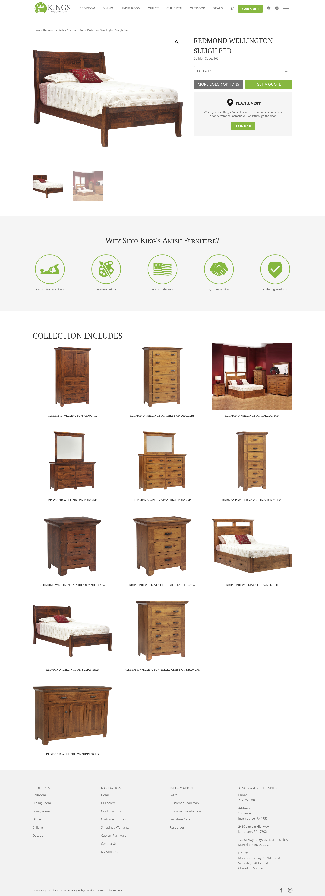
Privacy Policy (76, 890)
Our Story (108, 803)
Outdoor (197, 8)
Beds (61, 30)
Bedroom (87, 8)
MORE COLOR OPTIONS (218, 84)
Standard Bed (75, 30)
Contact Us (109, 844)
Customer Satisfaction (185, 811)
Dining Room (42, 803)
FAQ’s (173, 795)
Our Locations (111, 811)
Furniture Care (180, 819)
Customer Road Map (184, 803)
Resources (177, 827)
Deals (218, 8)
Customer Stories (113, 819)
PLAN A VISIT (250, 8)
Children (174, 8)
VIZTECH (117, 890)
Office (153, 8)
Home (36, 30)
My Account (109, 852)
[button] (177, 42)
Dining (108, 8)
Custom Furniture (113, 835)
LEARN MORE (243, 126)
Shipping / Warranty (115, 827)
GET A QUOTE (269, 84)
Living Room (130, 8)
